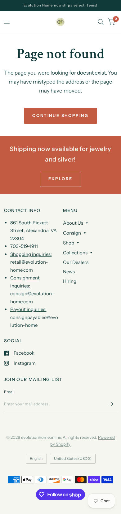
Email (9, 391)
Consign (72, 233)
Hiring (69, 281)
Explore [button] (60, 178)
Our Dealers (75, 262)
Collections (75, 253)
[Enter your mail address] (111, 404)
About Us (73, 223)
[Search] (101, 22)
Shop (68, 243)
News (69, 271)
